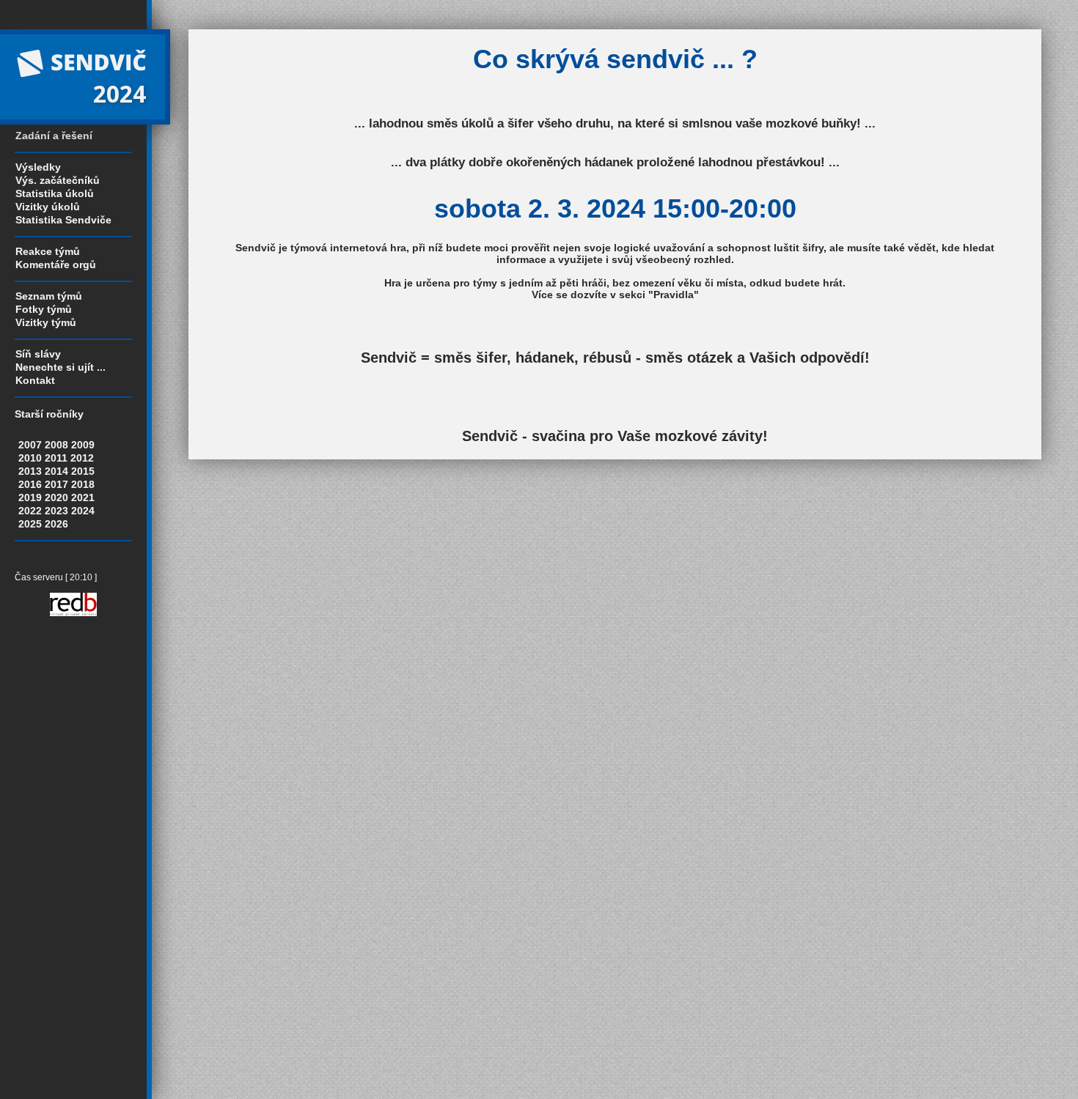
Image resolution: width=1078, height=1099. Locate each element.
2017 (56, 484)
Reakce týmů (47, 251)
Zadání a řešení (53, 135)
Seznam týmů (48, 296)
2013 (30, 471)
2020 (56, 497)
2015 (83, 471)
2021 (83, 497)
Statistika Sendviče (63, 220)
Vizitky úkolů (47, 206)
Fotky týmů (43, 309)
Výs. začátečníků (57, 180)
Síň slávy (38, 354)
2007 (30, 445)
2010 (30, 458)
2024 (83, 511)
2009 (83, 445)
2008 (56, 445)
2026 (56, 524)
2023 (56, 511)
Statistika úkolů (54, 193)
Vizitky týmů (45, 322)
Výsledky (38, 167)
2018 (83, 484)
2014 (56, 471)
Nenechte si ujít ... (60, 367)
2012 (82, 458)
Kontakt (35, 380)
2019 (30, 497)
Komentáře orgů (55, 264)
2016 (30, 484)
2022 (30, 511)
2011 (56, 458)
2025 (30, 524)
